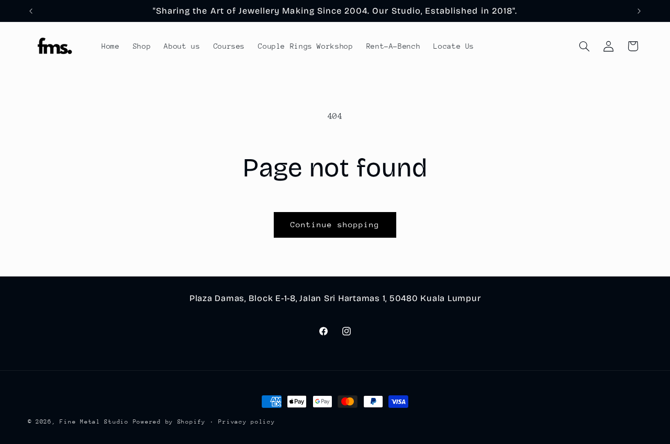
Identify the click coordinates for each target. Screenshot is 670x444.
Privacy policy (246, 421)
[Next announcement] (639, 11)
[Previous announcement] (30, 11)
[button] (584, 46)
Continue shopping (335, 224)
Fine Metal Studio (94, 421)
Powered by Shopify (169, 421)
